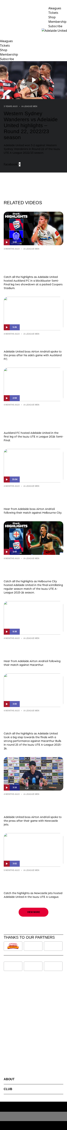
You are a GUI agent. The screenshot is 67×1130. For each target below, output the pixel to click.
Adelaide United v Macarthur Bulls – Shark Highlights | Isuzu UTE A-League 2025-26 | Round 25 (33, 721)
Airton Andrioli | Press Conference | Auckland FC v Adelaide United (33, 342)
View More (33, 912)
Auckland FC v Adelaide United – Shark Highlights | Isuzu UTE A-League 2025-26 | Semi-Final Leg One (32, 418)
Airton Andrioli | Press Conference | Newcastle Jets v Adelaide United (33, 804)
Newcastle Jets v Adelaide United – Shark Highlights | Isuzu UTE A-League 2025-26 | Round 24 (32, 881)
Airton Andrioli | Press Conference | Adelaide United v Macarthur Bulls (33, 649)
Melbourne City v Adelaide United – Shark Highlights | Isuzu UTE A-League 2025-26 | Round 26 (32, 569)
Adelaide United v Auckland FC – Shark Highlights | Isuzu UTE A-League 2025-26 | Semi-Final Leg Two (32, 262)
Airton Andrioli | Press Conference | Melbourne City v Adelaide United (33, 496)
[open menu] (3, 30)
